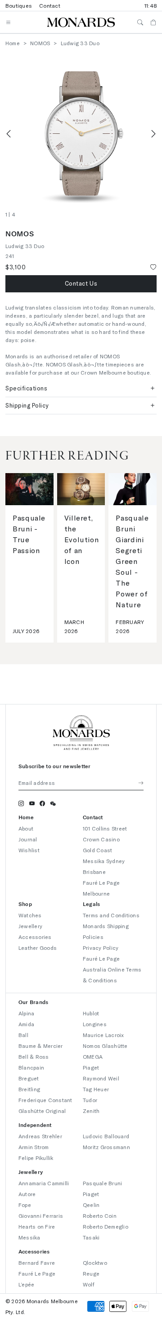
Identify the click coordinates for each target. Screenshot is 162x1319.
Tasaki (91, 1237)
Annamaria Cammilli (43, 1183)
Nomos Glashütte (105, 1045)
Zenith (91, 1111)
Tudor (90, 1100)
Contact (49, 5)
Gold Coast (97, 850)
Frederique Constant (45, 1100)
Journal (27, 839)
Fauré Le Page (36, 1273)
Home (12, 43)
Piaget (91, 1067)
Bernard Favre (36, 1262)
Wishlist (29, 850)
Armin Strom (33, 1147)
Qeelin (91, 1205)
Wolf (88, 1284)
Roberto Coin (100, 1215)
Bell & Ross (33, 1056)
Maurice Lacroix (103, 1035)
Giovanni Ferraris (40, 1215)
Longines (95, 1024)
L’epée (26, 1284)
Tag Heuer (96, 1089)
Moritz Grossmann (106, 1147)
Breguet (28, 1078)
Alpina (26, 1013)
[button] (81, 283)
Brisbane (94, 871)
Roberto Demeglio (105, 1226)
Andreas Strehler (40, 1136)
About (25, 828)
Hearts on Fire (36, 1226)
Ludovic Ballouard (106, 1136)
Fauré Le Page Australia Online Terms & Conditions (112, 969)
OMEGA (93, 1056)
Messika (29, 1237)
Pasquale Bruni (102, 1183)
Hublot (91, 1013)
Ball (23, 1035)
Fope (24, 1205)
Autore (27, 1194)
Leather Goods (37, 947)
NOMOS (40, 43)
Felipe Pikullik (36, 1158)
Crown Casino (101, 839)
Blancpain (31, 1067)
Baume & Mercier (40, 1045)
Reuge (91, 1273)
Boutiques (18, 5)
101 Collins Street (105, 828)
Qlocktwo (95, 1262)
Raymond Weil (101, 1078)
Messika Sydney (104, 861)
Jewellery (30, 926)
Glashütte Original (42, 1111)
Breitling (29, 1089)
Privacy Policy (100, 947)
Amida (26, 1024)
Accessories (35, 937)
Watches (30, 915)
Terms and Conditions (111, 915)
